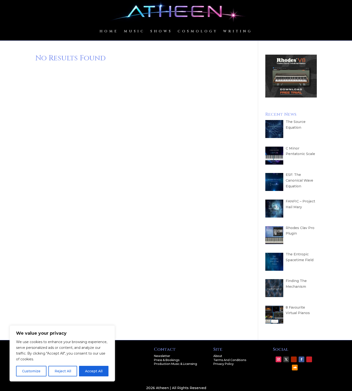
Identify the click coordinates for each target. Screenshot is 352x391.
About (217, 356)
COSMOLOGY (198, 31)
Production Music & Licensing (175, 364)
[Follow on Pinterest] (309, 359)
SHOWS (161, 31)
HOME (109, 31)
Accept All (93, 371)
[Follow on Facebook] (301, 359)
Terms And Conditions (229, 360)
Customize (31, 371)
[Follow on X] (286, 359)
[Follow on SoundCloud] (295, 367)
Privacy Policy (223, 364)
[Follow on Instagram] (278, 359)
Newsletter (162, 356)
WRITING (237, 31)
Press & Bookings (166, 360)
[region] (62, 353)
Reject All (63, 371)
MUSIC (134, 31)
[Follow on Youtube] (294, 359)
